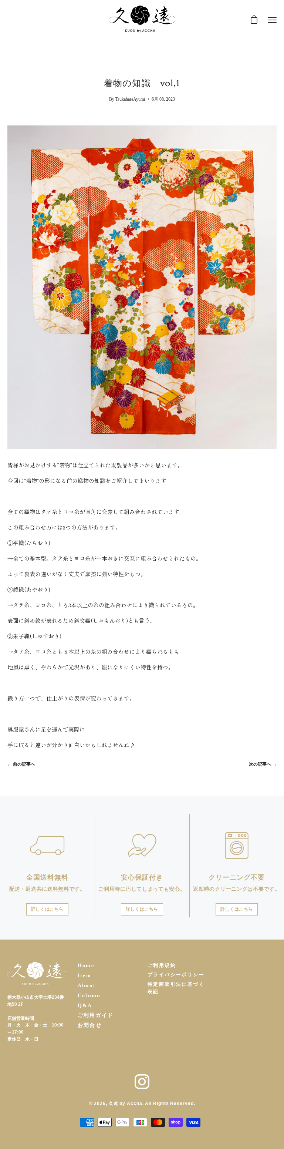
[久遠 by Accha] (142, 20)
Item (85, 975)
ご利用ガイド (96, 1015)
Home (86, 965)
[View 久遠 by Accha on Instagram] (142, 1081)
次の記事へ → (263, 764)
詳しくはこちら (47, 909)
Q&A (85, 1005)
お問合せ (90, 1025)
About (87, 985)
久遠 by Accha (125, 1103)
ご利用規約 (162, 965)
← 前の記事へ (21, 764)
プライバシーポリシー (176, 974)
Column (89, 995)
